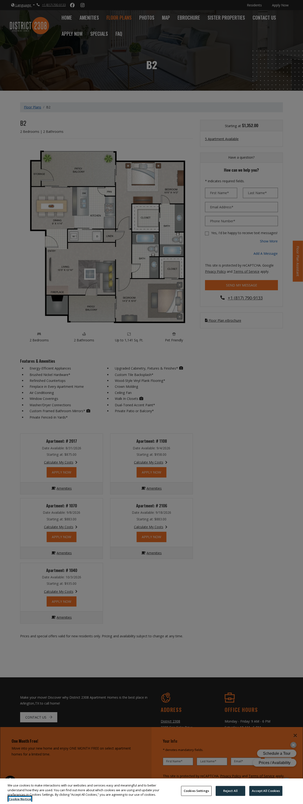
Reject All (230, 791)
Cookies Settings (196, 791)
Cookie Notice (20, 799)
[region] (151, 791)
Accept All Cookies (266, 791)
